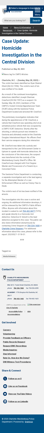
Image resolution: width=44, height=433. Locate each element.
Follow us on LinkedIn (18, 401)
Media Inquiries (10, 350)
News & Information (22, 27)
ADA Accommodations (19, 313)
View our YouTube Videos (20, 394)
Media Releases (9, 256)
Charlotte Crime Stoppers (12, 228)
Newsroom (8, 30)
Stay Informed (9, 354)
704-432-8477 (28, 211)
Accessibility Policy (15, 311)
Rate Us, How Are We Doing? (16, 358)
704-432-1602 (19, 299)
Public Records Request (14, 342)
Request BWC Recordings (15, 346)
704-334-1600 (33, 226)
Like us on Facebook (17, 386)
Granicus (29, 422)
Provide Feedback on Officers (17, 338)
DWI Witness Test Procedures (17, 362)
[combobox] (25, 8)
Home (5, 27)
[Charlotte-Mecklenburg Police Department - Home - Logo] (13, 11)
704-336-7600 (19, 288)
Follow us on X (15, 378)
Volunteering (9, 334)
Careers (7, 330)
